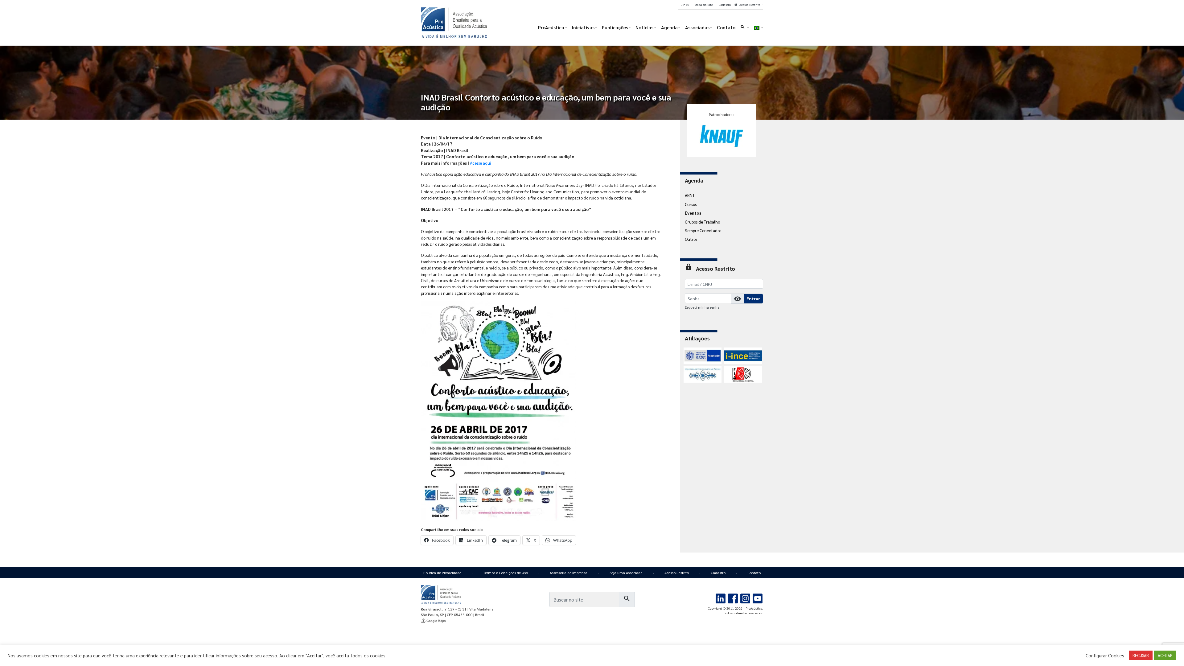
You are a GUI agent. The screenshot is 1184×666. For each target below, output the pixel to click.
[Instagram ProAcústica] (745, 597)
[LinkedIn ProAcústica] (720, 597)
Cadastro (718, 572)
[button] (744, 29)
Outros (691, 239)
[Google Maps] (460, 620)
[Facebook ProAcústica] (733, 597)
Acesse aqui (480, 163)
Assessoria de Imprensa (568, 572)
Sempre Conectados (703, 230)
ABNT (690, 195)
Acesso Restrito (676, 572)
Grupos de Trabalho (702, 221)
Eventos (693, 213)
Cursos (691, 204)
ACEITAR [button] (1165, 655)
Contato (754, 572)
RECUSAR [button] (1141, 655)
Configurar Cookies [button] (1105, 655)
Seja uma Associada (626, 572)
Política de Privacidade (442, 572)
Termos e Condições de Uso (505, 572)
